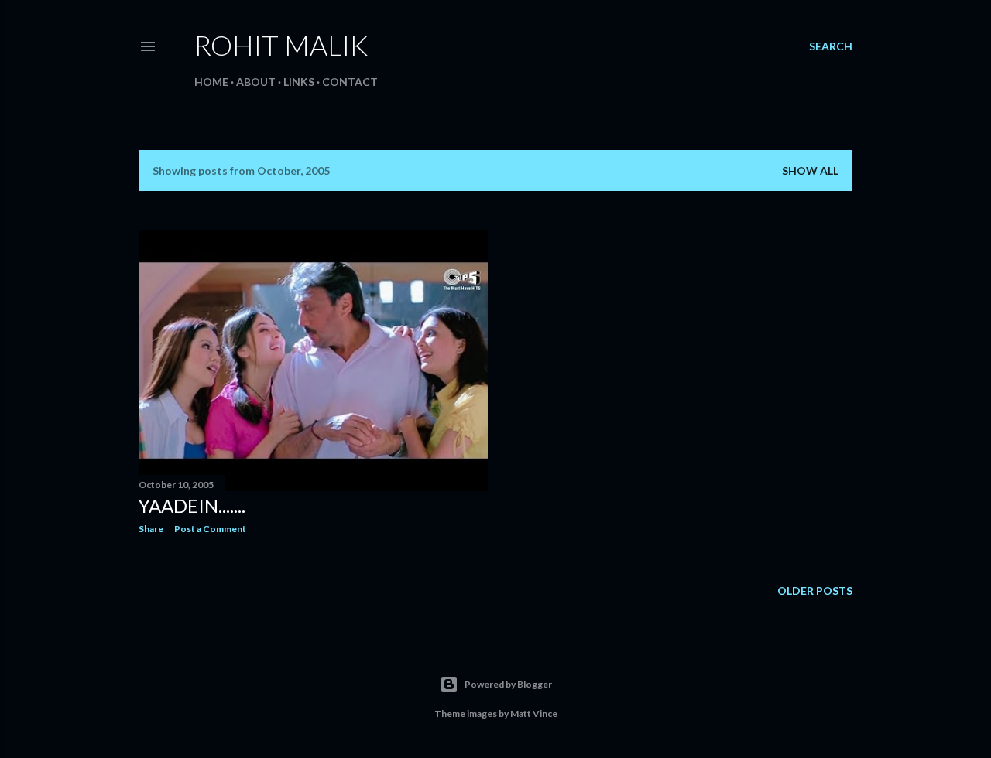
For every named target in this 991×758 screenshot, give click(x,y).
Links (298, 81)
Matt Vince (533, 713)
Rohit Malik (281, 45)
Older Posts (814, 590)
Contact (350, 81)
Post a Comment (210, 528)
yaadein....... (192, 505)
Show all (810, 170)
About (256, 81)
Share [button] (151, 528)
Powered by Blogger (508, 684)
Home (211, 81)
